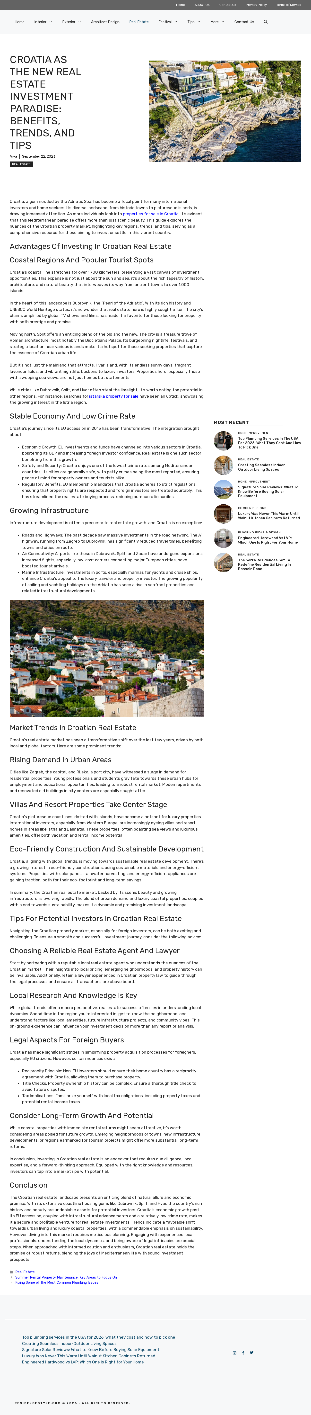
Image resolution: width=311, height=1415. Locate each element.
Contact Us (227, 5)
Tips (191, 22)
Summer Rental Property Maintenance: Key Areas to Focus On (66, 1277)
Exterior (68, 22)
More (214, 22)
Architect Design (105, 22)
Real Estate (139, 22)
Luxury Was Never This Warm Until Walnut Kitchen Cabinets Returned (269, 515)
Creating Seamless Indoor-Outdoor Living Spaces (262, 467)
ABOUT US (202, 5)
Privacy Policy (256, 5)
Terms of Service (288, 5)
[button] (265, 22)
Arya (13, 156)
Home (180, 5)
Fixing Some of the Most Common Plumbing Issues (56, 1282)
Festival (165, 22)
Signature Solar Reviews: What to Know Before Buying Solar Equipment (268, 491)
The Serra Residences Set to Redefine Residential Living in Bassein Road (264, 564)
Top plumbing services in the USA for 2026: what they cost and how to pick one (269, 442)
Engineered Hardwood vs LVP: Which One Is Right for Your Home (268, 540)
